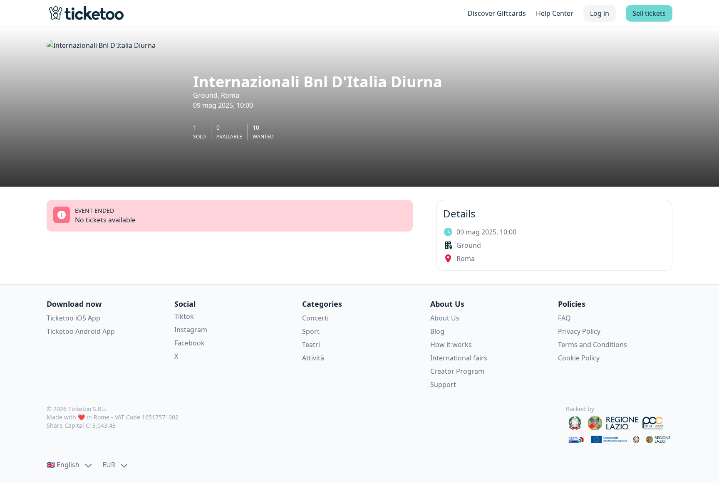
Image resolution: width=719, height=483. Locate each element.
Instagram (190, 329)
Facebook (189, 342)
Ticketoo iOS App (73, 318)
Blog (437, 331)
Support (443, 384)
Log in (599, 13)
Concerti (315, 318)
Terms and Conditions (592, 344)
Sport (311, 331)
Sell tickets (649, 13)
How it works (451, 344)
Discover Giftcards (497, 13)
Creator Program (457, 371)
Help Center (554, 13)
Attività (313, 357)
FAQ (564, 318)
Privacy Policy (579, 331)
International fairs (458, 357)
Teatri (311, 344)
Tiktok (184, 316)
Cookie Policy (579, 357)
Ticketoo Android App (81, 331)
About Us (444, 318)
